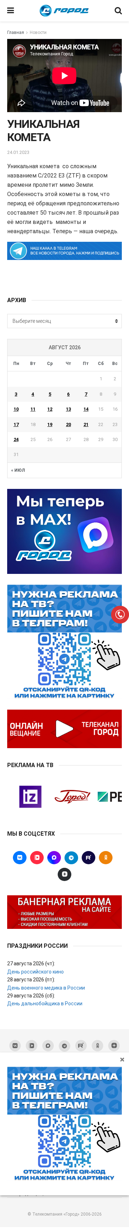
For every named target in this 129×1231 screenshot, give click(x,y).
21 (86, 424)
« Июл (18, 470)
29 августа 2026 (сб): (31, 996)
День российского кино (35, 972)
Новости (38, 32)
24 (16, 439)
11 (32, 409)
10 (16, 409)
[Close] (122, 1059)
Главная (15, 32)
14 (86, 409)
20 (68, 424)
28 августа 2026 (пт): (31, 979)
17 (16, 424)
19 (49, 424)
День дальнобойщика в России (44, 1003)
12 (49, 409)
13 (68, 409)
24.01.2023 (18, 152)
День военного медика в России (46, 988)
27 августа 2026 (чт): (31, 963)
